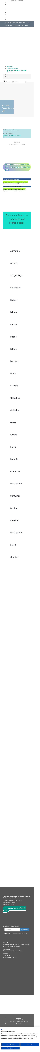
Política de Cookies (12, 68)
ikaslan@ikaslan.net (12, 4)
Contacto (9, 72)
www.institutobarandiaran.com (12, 135)
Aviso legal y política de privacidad (17, 70)
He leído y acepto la (16, 933)
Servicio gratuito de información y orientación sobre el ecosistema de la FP (16, 944)
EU (7, 74)
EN (7, 78)
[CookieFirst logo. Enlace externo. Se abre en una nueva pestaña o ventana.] (2, 1029)
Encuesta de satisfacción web (14, 909)
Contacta (5, 137)
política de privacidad (21, 933)
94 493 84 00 (10, 2)
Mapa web (10, 66)
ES (7, 76)
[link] (26, 82)
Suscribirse (24, 929)
